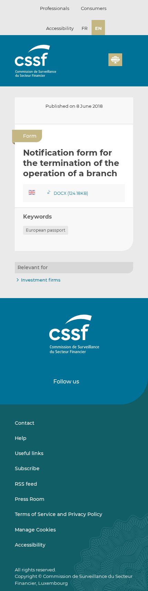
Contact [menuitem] (24, 423)
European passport (45, 230)
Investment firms (41, 280)
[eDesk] (115, 59)
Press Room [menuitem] (29, 499)
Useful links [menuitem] (29, 453)
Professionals (54, 8)
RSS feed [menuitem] (26, 484)
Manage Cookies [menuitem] (35, 530)
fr (84, 28)
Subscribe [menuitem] (27, 468)
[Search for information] (92, 63)
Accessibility (60, 28)
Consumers (93, 8)
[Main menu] (127, 58)
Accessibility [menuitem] (30, 545)
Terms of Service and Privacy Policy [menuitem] (58, 514)
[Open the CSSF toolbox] (101, 63)
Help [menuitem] (21, 438)
